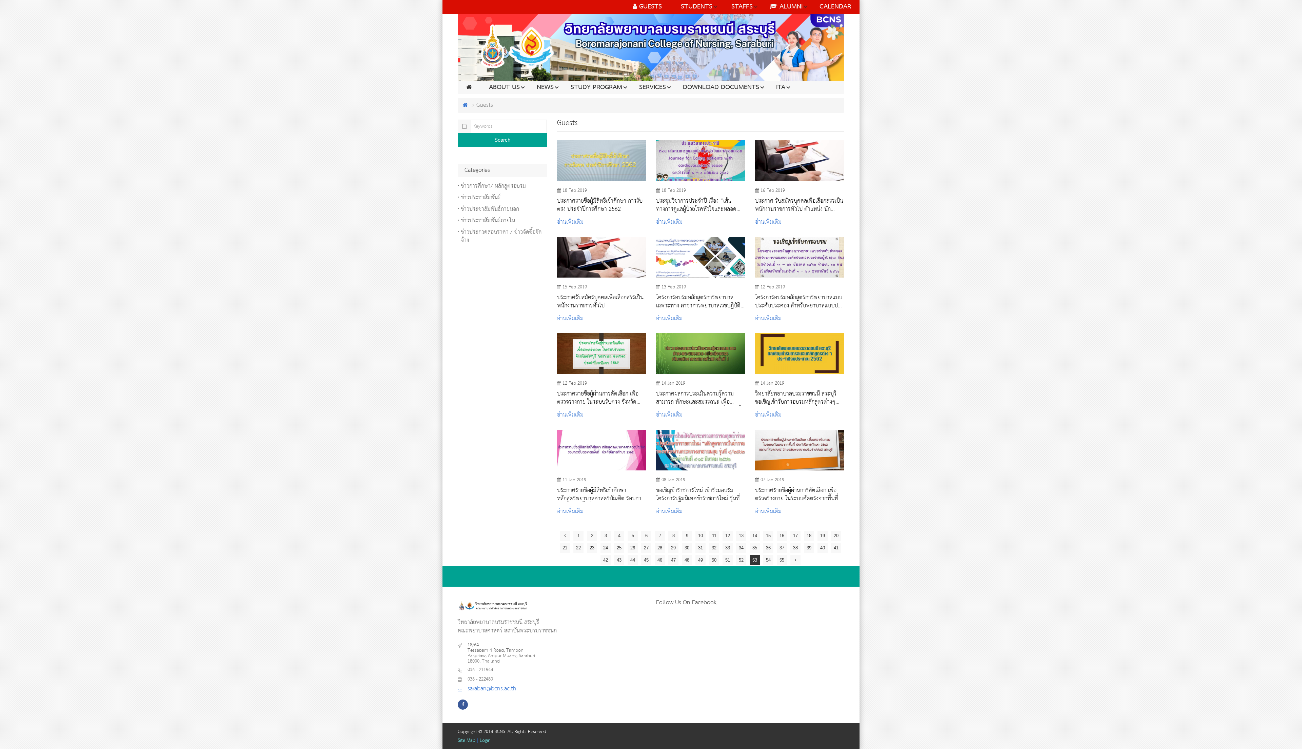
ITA (780, 87)
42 (605, 560)
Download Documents (721, 87)
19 (822, 535)
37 (782, 547)
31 (700, 547)
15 (768, 535)
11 (714, 535)
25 (619, 547)
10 (700, 535)
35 (754, 547)
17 (795, 535)
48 (687, 560)
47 (673, 560)
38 (795, 547)
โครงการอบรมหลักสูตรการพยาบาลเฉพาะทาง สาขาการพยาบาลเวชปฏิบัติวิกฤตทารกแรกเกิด (698, 301)
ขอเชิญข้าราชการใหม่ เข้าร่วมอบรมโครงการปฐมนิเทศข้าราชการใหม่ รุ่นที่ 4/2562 (698, 494)
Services (652, 87)
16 (782, 535)
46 (659, 560)
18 (809, 535)
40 (822, 547)
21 (565, 547)
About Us (504, 87)
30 (687, 547)
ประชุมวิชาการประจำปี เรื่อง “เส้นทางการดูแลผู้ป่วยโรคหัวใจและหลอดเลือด (696, 205)
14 (754, 535)
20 (836, 535)
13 (741, 535)
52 (741, 560)
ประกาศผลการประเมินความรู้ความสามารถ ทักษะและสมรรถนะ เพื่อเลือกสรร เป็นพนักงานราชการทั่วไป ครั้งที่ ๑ (699, 398)
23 (592, 547)
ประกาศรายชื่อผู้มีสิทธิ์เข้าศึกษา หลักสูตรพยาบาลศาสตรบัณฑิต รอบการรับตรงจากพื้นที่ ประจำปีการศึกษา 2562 (600, 494)
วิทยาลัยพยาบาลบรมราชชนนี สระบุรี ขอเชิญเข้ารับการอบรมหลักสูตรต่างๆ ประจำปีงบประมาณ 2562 (795, 398)
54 (768, 560)
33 (727, 547)
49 (700, 560)
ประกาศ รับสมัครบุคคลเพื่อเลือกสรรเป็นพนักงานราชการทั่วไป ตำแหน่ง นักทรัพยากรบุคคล (799, 205)
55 (782, 560)
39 (809, 547)
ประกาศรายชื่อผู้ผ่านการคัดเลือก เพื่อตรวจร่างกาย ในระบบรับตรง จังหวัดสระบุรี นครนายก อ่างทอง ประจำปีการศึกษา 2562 (600, 398)
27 (646, 547)
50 (714, 560)
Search (502, 140)
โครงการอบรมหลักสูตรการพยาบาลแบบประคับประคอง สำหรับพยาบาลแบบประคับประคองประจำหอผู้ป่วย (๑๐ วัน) (799, 301)
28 (659, 547)
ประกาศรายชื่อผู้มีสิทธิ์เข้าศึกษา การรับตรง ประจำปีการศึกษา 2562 (600, 205)
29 (673, 547)
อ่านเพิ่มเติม (570, 222)
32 (714, 547)
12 (727, 535)
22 (578, 547)
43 (619, 560)
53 (754, 560)
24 (605, 547)
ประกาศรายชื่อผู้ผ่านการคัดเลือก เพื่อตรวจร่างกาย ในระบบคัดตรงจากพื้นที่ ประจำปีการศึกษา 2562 (796, 494)
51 (727, 560)
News (545, 87)
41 (836, 547)
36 (768, 547)
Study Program (596, 87)
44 (632, 560)
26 (632, 547)
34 (741, 547)
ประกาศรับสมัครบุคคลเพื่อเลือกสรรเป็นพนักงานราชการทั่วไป (600, 301)
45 (646, 560)
